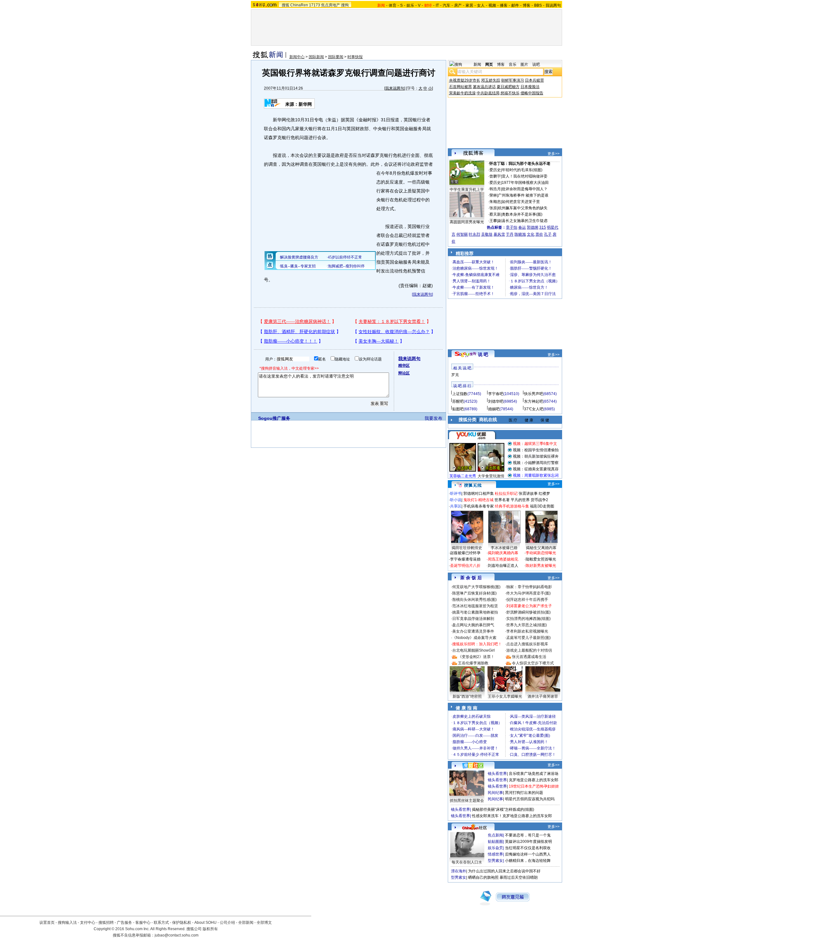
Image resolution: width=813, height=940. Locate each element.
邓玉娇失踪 (490, 80)
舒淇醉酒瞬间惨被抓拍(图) (528, 612)
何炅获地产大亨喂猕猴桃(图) (476, 587)
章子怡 (511, 227)
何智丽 (462, 234)
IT (437, 5)
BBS (538, 5)
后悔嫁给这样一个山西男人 (528, 854)
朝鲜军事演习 (512, 80)
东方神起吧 (533, 401)
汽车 (446, 5)
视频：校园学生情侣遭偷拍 (536, 450)
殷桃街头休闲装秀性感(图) (474, 599)
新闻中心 (297, 57)
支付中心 (87, 922)
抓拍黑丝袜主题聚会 (467, 800)
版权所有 (210, 929)
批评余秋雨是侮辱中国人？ (525, 189)
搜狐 (285, 5)
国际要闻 (335, 57)
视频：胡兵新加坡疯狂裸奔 (536, 456)
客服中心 (143, 922)
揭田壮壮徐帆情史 (467, 548)
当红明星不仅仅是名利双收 (528, 848)
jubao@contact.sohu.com (176, 935)
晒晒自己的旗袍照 (483, 877)
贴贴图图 (495, 841)
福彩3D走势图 (542, 506)
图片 (524, 64)
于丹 (510, 234)
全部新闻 (245, 922)
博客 (526, 5)
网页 (489, 64)
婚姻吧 (494, 409)
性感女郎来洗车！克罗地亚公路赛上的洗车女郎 (512, 816)
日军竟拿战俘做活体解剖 (473, 618)
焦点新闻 (495, 835)
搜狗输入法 (67, 922)
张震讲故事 (528, 493)
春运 (522, 227)
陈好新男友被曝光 (541, 565)
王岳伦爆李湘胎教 (473, 663)
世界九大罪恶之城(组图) (526, 625)
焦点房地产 (330, 5)
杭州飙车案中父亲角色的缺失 (523, 208)
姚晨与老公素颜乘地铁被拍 (475, 612)
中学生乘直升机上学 (467, 189)
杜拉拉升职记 (506, 493)
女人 (481, 5)
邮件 (515, 5)
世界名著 (502, 500)
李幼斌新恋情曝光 (541, 553)
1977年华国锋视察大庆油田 (525, 182)
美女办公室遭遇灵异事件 (473, 631)
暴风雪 (499, 234)
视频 (492, 5)
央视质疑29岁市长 (464, 80)
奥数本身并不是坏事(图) (522, 214)
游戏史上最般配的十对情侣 (529, 650)
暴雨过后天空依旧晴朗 (519, 877)
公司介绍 (227, 922)
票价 (539, 234)
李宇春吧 (495, 394)
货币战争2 (539, 500)
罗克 (455, 375)
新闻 (477, 64)
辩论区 (404, 373)
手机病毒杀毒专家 (478, 506)
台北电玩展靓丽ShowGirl (473, 650)
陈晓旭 (520, 234)
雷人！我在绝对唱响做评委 (525, 176)
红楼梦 (544, 493)
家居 (469, 5)
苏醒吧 (458, 401)
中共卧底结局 (488, 93)
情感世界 (495, 854)
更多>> (554, 153)
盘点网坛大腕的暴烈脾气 (473, 625)
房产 (458, 5)
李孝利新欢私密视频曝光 (527, 631)
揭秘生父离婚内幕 (541, 548)
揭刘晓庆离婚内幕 (503, 553)
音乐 (512, 64)
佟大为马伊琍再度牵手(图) (528, 593)
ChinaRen (299, 5)
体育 (392, 5)
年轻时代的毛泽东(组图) (522, 170)
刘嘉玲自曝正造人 (503, 565)
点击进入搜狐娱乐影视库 (527, 644)
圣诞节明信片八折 (465, 565)
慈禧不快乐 (510, 93)
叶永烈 (474, 234)
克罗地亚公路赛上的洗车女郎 (533, 780)
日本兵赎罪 (534, 80)
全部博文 (264, 922)
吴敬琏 (487, 234)
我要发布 (433, 418)
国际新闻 (316, 57)
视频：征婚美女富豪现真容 (536, 469)
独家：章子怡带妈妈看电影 (529, 587)
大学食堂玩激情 (491, 476)
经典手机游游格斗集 (512, 506)
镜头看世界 (497, 773)
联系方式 (161, 922)
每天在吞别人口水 (467, 862)
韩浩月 (495, 189)
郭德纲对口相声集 (478, 493)
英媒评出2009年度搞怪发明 (528, 841)
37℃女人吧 (533, 409)
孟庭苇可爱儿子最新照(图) (528, 637)
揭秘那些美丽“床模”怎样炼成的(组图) (503, 809)
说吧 (536, 64)
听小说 (455, 500)
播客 (503, 5)
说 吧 (483, 354)
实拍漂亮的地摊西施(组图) (528, 618)
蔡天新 (495, 214)
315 (542, 227)
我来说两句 (394, 88)
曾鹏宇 (495, 176)
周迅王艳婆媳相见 (503, 559)
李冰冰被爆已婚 (504, 548)
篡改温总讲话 (484, 86)
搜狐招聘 (106, 922)
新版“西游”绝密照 (467, 696)
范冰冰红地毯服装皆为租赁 (475, 606)
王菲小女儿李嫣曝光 (505, 696)
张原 (493, 208)
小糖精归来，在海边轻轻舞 (528, 860)
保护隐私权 (181, 922)
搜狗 (345, 5)
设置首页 (47, 922)
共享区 (455, 506)
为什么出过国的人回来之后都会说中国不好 (504, 871)
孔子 (548, 234)
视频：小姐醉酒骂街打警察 (536, 462)
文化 (530, 234)
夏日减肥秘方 (508, 86)
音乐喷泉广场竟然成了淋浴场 (533, 773)
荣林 (493, 195)
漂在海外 (458, 871)
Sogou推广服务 (274, 418)
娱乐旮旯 (495, 848)
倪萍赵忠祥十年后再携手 (527, 599)
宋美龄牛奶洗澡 (462, 93)
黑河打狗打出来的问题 (524, 792)
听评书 (455, 493)
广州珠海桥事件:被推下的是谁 (523, 195)
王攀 (493, 220)
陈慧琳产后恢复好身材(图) (474, 593)
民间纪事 (495, 792)
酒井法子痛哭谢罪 (542, 696)
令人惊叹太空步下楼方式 (533, 663)
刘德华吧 (495, 401)
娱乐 (410, 5)
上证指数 (459, 394)
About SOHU (205, 922)
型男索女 (495, 860)
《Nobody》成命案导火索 (474, 637)
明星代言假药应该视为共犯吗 (529, 799)
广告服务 (124, 922)
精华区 (404, 365)
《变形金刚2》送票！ (476, 657)
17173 (314, 5)
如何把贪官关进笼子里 (521, 201)
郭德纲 (532, 227)
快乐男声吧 (533, 394)
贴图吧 (458, 409)
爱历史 (495, 170)
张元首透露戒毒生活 (529, 657)
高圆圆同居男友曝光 (467, 222)
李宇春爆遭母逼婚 (465, 559)
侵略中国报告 (532, 93)
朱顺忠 (495, 201)
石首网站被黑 (460, 86)
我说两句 (553, 5)
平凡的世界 (520, 500)
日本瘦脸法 (530, 86)
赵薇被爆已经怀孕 (465, 553)
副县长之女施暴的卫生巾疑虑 (523, 220)
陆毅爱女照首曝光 (541, 559)
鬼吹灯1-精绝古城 (478, 500)
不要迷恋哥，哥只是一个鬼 (528, 835)
